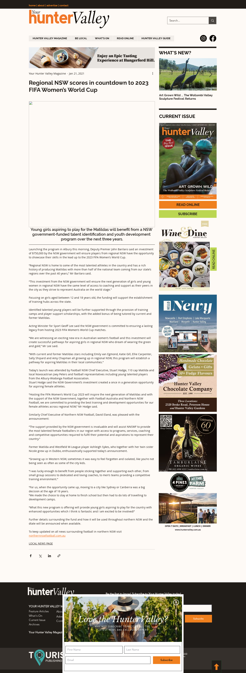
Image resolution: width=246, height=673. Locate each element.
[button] (176, 602)
